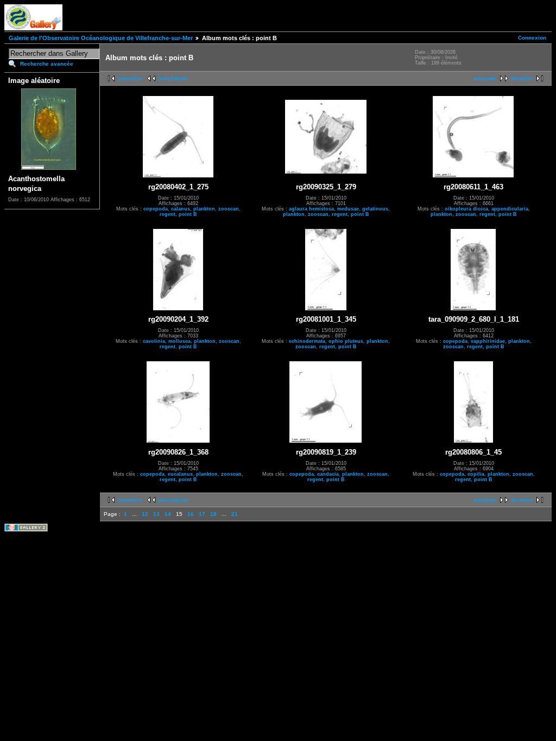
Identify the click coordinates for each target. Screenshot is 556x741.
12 (145, 514)
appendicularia (509, 209)
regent (167, 214)
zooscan (228, 209)
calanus (180, 209)
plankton (204, 209)
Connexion (532, 38)
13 (156, 514)
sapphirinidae (488, 341)
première (130, 78)
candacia (328, 474)
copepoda (155, 209)
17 (202, 514)
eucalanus (180, 474)
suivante (484, 78)
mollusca (179, 341)
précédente (173, 78)
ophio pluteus (345, 341)
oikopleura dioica (466, 209)
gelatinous (375, 209)
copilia (475, 474)
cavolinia (154, 341)
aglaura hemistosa (311, 209)
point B (188, 214)
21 (234, 514)
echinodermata (307, 341)
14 (168, 514)
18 (213, 514)
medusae (348, 209)
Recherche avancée (46, 64)
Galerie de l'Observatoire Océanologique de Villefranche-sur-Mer (101, 38)
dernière (522, 78)
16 (190, 514)
